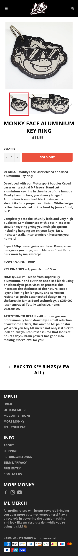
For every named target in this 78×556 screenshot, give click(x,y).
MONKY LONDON (23, 538)
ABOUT (9, 445)
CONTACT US (13, 474)
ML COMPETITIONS (17, 416)
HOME (8, 404)
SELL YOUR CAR (15, 427)
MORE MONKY (14, 421)
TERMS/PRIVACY (15, 463)
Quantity (9, 149)
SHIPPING (10, 451)
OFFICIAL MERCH (16, 410)
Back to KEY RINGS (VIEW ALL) (41, 369)
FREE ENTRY (12, 468)
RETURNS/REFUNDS (18, 457)
